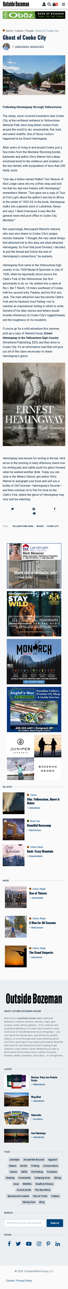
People (30, 30)
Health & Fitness (44, 1184)
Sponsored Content (18, 1196)
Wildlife (27, 1184)
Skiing (57, 1177)
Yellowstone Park (22, 526)
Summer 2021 (37, 46)
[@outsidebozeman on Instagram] (39, 1244)
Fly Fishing (37, 1171)
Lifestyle (14, 1159)
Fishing (35, 1165)
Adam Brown (34, 808)
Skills (24, 1171)
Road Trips (35, 821)
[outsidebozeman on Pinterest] (48, 1244)
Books (40, 526)
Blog (41, 1202)
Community (24, 1177)
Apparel (52, 1159)
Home (9, 30)
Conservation (50, 1165)
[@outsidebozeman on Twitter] (18, 1244)
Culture (19, 30)
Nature (12, 1165)
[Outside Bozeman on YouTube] (29, 1244)
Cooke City (53, 526)
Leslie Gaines (22, 46)
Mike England (39, 1084)
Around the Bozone (33, 1159)
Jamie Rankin (37, 898)
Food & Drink (24, 1190)
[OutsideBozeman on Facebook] (9, 1244)
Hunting (10, 1177)
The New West (42, 1190)
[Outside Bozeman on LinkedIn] (57, 1244)
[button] (12, 509)
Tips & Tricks (40, 1196)
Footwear (52, 1171)
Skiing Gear (29, 1202)
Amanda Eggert (35, 856)
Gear (16, 1184)
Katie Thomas (35, 830)
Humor (13, 1171)
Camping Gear (42, 1177)
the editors (38, 1119)
